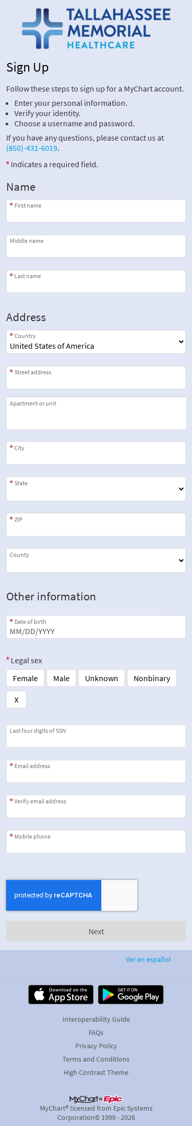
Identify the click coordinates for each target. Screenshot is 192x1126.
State (21, 482)
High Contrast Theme (96, 1072)
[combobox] (96, 377)
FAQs (96, 1032)
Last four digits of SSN (38, 730)
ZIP (18, 519)
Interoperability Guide (96, 1019)
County (19, 554)
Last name (27, 276)
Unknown (101, 678)
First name (27, 205)
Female (25, 678)
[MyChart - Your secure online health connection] (95, 28)
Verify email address (40, 800)
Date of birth (30, 621)
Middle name (27, 240)
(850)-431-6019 (31, 148)
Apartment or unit (33, 403)
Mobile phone (32, 836)
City (19, 447)
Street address (32, 372)
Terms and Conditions (96, 1059)
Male (61, 678)
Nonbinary (152, 678)
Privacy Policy (96, 1045)
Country (25, 336)
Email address (32, 766)
